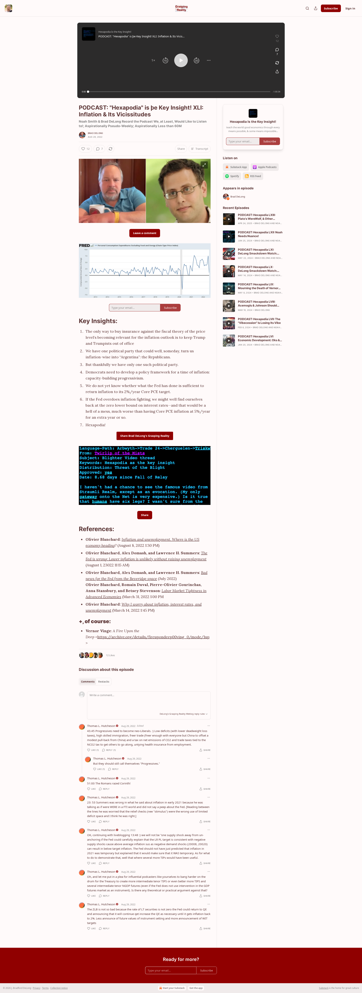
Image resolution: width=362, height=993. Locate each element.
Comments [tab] (87, 681)
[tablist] (95, 681)
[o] (229, 219)
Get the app (196, 988)
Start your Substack (174, 988)
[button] (153, 60)
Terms (45, 988)
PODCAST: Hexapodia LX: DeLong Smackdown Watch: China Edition (257, 269)
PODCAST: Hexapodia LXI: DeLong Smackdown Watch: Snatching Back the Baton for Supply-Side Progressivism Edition (258, 251)
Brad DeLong (95, 133)
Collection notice (59, 988)
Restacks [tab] (103, 681)
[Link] (74, 321)
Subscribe (331, 8)
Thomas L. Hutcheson (101, 726)
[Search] (307, 8)
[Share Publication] (315, 8)
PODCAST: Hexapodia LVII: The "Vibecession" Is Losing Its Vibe (259, 321)
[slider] (179, 92)
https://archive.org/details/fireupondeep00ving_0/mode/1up (153, 636)
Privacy (36, 988)
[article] (253, 219)
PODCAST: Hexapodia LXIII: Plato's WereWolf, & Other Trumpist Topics (256, 217)
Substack (323, 988)
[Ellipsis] (209, 726)
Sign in (350, 8)
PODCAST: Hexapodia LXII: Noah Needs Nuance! (260, 234)
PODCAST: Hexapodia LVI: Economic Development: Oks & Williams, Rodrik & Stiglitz (259, 338)
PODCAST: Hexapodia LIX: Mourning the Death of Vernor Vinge (258, 286)
